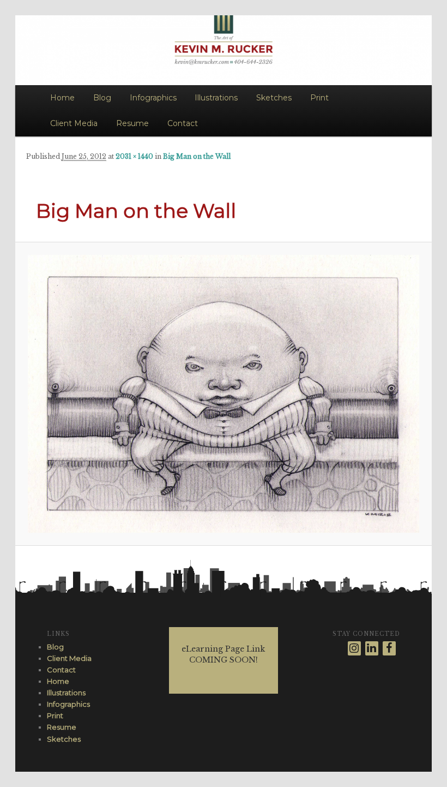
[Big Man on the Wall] (224, 394)
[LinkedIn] (371, 648)
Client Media (74, 123)
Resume (132, 123)
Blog (102, 98)
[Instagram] (354, 648)
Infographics (153, 98)
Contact (182, 123)
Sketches (274, 98)
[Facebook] (389, 648)
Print (319, 98)
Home (62, 98)
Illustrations (216, 98)
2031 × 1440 (134, 156)
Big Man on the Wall (197, 156)
